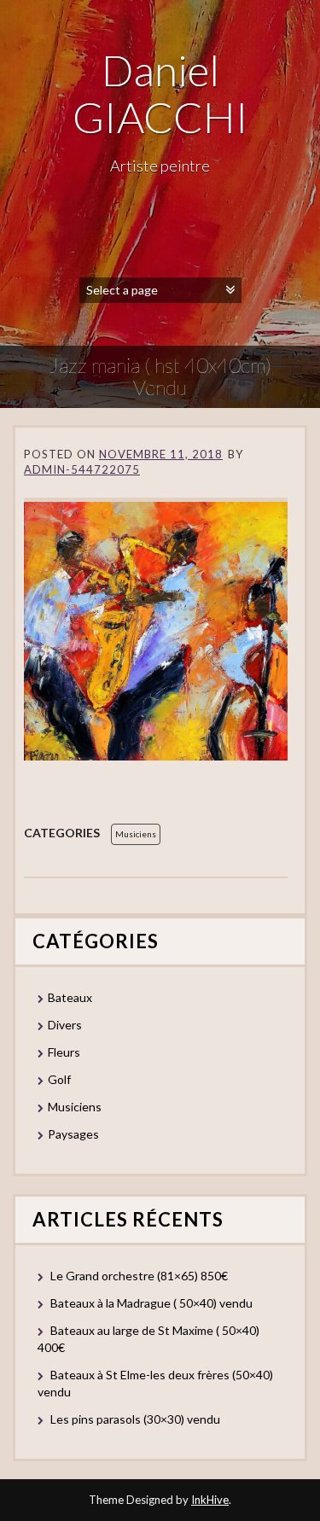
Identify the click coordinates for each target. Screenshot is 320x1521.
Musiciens (135, 834)
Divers (65, 1024)
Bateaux (70, 997)
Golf (59, 1079)
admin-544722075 (82, 469)
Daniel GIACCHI (160, 93)
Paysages (73, 1134)
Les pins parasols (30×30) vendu (135, 1419)
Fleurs (64, 1052)
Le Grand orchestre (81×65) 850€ (139, 1275)
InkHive (210, 1499)
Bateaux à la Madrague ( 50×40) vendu (151, 1303)
